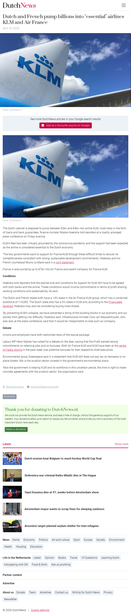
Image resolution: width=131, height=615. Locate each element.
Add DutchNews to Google (44, 386)
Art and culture (60, 539)
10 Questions (89, 557)
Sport (77, 539)
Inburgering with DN (16, 564)
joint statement (65, 262)
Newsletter (10, 599)
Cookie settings (40, 610)
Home (15, 539)
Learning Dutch (110, 557)
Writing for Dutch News (86, 592)
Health (8, 546)
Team (32, 592)
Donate (20, 592)
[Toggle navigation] (123, 5)
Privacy (108, 592)
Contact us (61, 592)
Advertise (45, 592)
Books (62, 557)
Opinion (49, 557)
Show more (121, 444)
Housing (21, 546)
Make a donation (16, 429)
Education (36, 546)
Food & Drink (39, 564)
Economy (9, 396)
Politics (43, 539)
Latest (7, 444)
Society (100, 539)
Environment (116, 539)
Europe (88, 539)
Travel (73, 557)
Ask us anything (61, 564)
